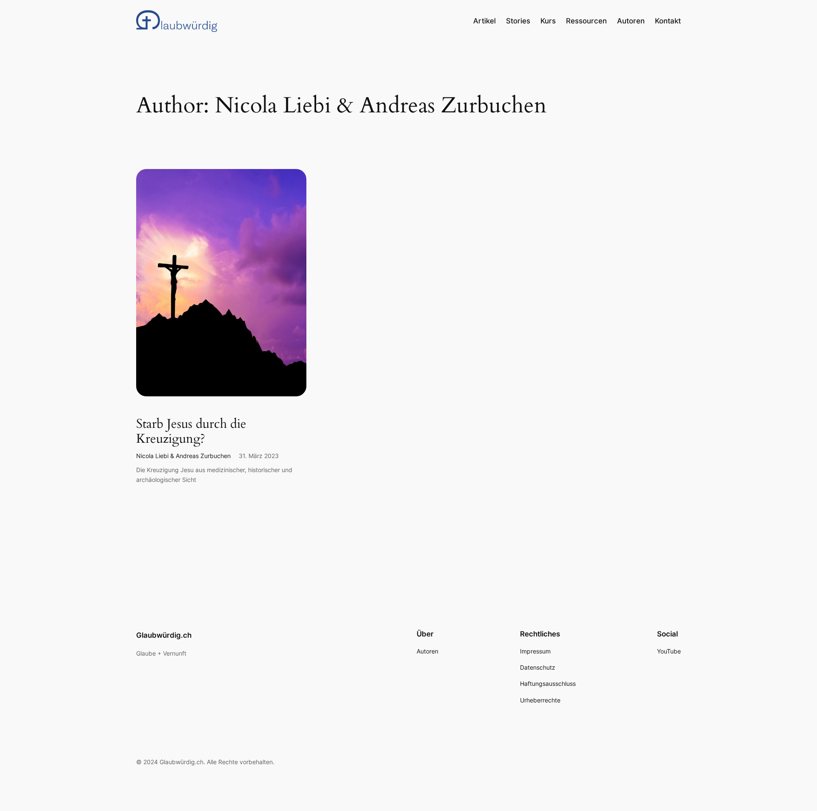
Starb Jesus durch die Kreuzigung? (191, 432)
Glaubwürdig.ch (163, 635)
